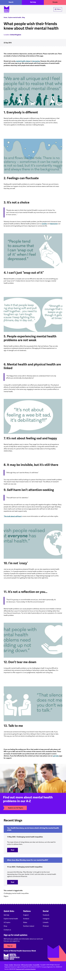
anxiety (44, 224)
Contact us (7, 930)
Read (14, 850)
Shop (5, 926)
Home (5, 17)
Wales (25, 922)
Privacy (6, 965)
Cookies (11, 965)
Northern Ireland (28, 926)
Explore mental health (14, 17)
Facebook (46, 915)
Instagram (46, 919)
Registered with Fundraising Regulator (26, 969)
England (26, 915)
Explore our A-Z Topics (15, 808)
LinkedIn (45, 922)
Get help (33, 2)
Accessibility (36, 965)
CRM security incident (26, 965)
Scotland (26, 919)
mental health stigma (23, 61)
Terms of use (17, 965)
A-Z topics (7, 922)
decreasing (36, 61)
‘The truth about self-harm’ (13, 516)
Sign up (9, 946)
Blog (23, 17)
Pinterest (46, 926)
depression (54, 224)
